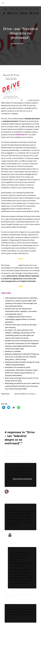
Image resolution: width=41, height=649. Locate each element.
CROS (12, 394)
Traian (7, 497)
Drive (25, 100)
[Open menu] (3, 3)
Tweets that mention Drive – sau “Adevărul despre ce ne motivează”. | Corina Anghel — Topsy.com (18, 453)
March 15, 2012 (9, 600)
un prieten (14, 265)
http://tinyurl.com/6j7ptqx (22, 479)
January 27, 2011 (10, 500)
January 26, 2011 (10, 459)
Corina (10, 540)
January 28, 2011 (13, 543)
